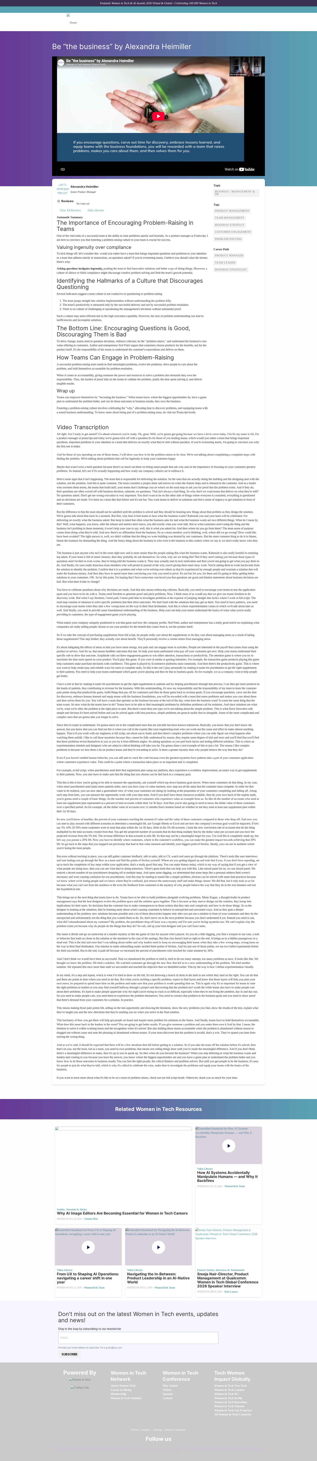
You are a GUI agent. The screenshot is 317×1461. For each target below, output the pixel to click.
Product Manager (229, 255)
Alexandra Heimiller (84, 186)
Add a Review (95, 210)
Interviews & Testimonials (230, 1270)
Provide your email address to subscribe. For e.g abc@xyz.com (90, 1347)
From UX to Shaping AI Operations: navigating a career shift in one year (88, 1278)
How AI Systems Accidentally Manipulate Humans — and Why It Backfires (227, 1176)
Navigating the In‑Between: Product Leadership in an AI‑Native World (158, 1278)
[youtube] (181, 1447)
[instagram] (158, 1447)
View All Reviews (70, 210)
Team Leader (225, 262)
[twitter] (169, 1447)
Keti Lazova (231, 1291)
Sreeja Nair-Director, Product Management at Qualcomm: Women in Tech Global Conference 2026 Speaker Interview (227, 1280)
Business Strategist (231, 269)
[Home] (73, 22)
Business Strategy (229, 225)
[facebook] (135, 1447)
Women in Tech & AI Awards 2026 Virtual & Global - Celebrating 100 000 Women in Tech (164, 3)
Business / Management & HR (235, 193)
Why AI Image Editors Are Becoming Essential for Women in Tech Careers (122, 1213)
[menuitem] (123, 1385)
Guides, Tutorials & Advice (72, 1209)
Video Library (205, 1168)
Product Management (232, 210)
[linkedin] (146, 1447)
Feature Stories (205, 1270)
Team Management (229, 217)
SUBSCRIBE (69, 1354)
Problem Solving (228, 239)
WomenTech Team (235, 1186)
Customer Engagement (233, 232)
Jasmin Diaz (91, 1218)
